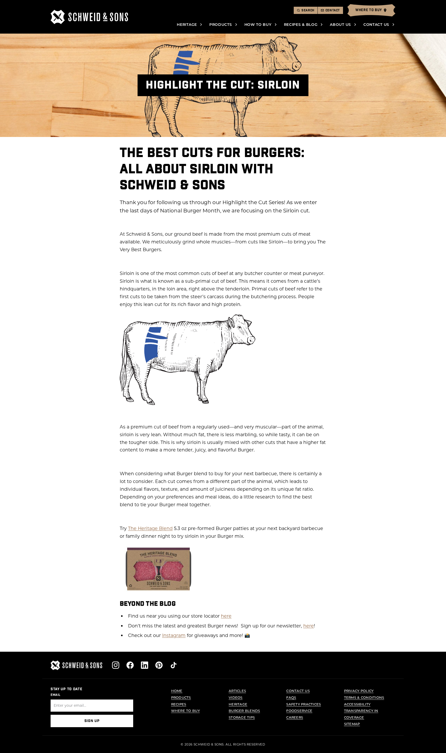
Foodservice (299, 710)
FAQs (291, 697)
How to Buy (258, 24)
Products (220, 24)
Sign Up (92, 721)
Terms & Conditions (364, 697)
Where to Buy (185, 710)
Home (176, 690)
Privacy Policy (359, 690)
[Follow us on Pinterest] (159, 665)
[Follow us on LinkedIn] (144, 665)
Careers (294, 717)
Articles (237, 690)
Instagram (174, 635)
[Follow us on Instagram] (115, 665)
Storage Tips (242, 717)
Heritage (187, 24)
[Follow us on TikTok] (173, 665)
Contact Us (376, 24)
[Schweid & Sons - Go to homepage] (89, 17)
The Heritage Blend (150, 528)
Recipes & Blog (301, 24)
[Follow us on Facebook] (130, 665)
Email (56, 695)
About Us (340, 24)
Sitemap (352, 723)
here (226, 616)
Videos (236, 697)
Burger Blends (244, 710)
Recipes (178, 704)
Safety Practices (303, 704)
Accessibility (357, 704)
